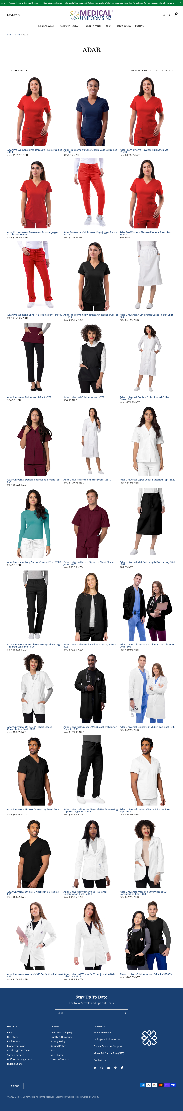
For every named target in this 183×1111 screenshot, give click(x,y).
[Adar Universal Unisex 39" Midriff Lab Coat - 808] (148, 688)
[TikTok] (124, 1067)
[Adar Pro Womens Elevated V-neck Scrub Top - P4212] (148, 193)
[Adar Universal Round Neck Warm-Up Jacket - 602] (91, 606)
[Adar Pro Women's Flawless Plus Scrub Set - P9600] (148, 111)
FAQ (9, 1032)
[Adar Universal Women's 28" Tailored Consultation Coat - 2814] (91, 853)
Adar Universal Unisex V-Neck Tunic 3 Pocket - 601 (33, 893)
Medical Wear (46, 25)
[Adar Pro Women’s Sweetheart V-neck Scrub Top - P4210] (91, 276)
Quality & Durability (61, 1037)
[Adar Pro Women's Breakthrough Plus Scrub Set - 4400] (35, 111)
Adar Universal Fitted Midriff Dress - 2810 (87, 480)
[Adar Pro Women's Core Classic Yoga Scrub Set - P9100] (91, 111)
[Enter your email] (125, 1012)
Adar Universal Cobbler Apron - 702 (84, 397)
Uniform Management (19, 1059)
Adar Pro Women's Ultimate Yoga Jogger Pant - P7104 (90, 233)
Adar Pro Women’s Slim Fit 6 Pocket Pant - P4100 (34, 315)
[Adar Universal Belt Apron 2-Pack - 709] (35, 358)
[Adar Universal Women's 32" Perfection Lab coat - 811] (35, 935)
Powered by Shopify (89, 1096)
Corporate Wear (69, 25)
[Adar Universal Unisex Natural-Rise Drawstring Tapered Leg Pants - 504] (91, 770)
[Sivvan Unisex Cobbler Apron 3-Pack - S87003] (148, 935)
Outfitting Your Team (18, 1050)
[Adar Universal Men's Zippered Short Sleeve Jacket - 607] (91, 523)
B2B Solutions (14, 1063)
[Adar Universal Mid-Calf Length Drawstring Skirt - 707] (148, 523)
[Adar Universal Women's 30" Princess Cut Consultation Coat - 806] (148, 853)
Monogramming (16, 1046)
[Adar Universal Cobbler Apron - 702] (91, 358)
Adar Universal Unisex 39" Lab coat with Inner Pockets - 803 (90, 728)
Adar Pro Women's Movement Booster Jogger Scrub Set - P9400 (33, 233)
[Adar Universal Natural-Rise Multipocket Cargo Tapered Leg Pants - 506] (35, 606)
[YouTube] (110, 1068)
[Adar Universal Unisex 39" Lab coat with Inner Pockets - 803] (91, 688)
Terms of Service (59, 1059)
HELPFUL (12, 1027)
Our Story (12, 1037)
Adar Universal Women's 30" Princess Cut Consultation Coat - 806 (143, 893)
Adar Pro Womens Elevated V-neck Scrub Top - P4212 (146, 233)
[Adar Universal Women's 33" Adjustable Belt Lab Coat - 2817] (91, 935)
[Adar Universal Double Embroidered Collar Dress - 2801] (148, 358)
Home (9, 34)
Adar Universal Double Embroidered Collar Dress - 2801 (144, 398)
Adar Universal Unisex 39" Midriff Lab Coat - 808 (147, 727)
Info (108, 25)
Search (54, 1050)
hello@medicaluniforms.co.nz (110, 1039)
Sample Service (15, 1055)
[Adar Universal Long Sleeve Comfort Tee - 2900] (35, 523)
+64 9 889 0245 (102, 1032)
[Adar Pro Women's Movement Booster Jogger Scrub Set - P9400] (35, 193)
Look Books (124, 25)
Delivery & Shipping (61, 1032)
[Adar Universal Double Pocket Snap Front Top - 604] (35, 441)
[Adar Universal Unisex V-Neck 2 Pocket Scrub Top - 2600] (148, 770)
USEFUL (54, 1027)
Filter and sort (20, 70)
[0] (174, 15)
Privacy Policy (57, 1041)
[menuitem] (47, 26)
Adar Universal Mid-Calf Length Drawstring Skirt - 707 (147, 563)
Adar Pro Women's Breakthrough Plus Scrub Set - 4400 (35, 151)
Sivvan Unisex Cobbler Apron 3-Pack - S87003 (146, 974)
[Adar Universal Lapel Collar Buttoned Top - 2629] (148, 441)
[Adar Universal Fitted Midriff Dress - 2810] (91, 441)
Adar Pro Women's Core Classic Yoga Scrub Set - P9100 (90, 151)
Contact (140, 25)
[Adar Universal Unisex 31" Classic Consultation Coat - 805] (148, 606)
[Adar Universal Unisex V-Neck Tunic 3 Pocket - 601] (35, 853)
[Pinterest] (117, 1067)
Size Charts (56, 1055)
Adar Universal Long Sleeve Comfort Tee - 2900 (34, 562)
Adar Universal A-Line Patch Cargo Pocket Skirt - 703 (147, 316)
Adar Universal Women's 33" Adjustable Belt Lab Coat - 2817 (89, 975)
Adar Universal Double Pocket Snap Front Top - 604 (34, 481)
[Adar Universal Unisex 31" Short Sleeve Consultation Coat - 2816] (35, 688)
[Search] (169, 15)
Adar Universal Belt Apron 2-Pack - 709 (29, 397)
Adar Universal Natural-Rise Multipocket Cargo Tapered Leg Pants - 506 (34, 646)
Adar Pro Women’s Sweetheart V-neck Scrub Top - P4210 (91, 316)
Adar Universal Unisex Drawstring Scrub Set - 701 (33, 810)
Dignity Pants (93, 25)
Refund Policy (58, 1046)
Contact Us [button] (100, 1060)
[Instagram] (104, 1068)
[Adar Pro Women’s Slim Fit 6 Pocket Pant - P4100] (35, 276)
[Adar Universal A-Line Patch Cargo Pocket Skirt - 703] (148, 276)
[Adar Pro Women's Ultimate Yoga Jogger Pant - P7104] (91, 193)
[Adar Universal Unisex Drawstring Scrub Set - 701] (35, 770)
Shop (17, 34)
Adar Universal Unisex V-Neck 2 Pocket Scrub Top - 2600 (145, 810)
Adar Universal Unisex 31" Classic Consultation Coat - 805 (147, 646)
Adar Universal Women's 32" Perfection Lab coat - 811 (35, 975)
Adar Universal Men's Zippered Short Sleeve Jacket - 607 (88, 563)
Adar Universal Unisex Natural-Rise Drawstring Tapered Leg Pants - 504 (90, 810)
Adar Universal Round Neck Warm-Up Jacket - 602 (89, 646)
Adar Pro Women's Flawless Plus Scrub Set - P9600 (144, 151)
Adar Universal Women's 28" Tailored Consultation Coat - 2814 (85, 893)
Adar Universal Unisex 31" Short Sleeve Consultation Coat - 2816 (29, 728)
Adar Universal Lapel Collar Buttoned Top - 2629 (147, 480)
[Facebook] (97, 1068)
